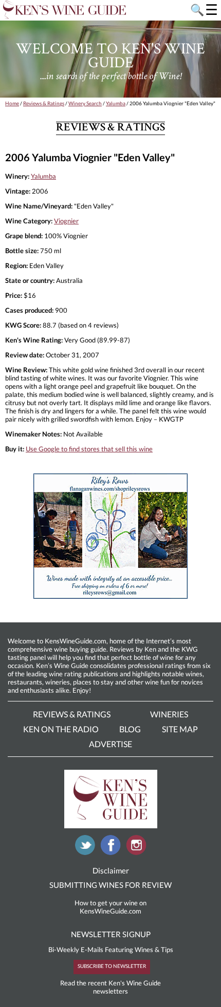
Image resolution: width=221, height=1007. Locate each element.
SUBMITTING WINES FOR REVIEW (110, 884)
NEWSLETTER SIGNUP (111, 934)
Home (12, 103)
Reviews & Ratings (43, 103)
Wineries (169, 714)
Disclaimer (111, 870)
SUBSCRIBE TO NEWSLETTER (112, 966)
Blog (130, 729)
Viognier (66, 221)
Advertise (110, 744)
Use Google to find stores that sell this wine (89, 449)
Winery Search (85, 103)
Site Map (180, 729)
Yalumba (115, 103)
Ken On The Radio (61, 729)
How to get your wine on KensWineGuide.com (110, 907)
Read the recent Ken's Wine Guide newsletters (110, 987)
